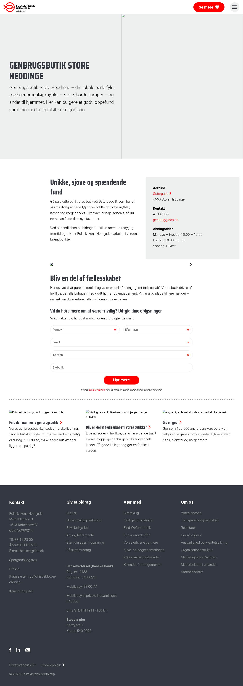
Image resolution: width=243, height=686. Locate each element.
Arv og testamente (80, 535)
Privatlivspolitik (20, 665)
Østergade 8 (162, 194)
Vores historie (191, 513)
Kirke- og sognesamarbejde (144, 550)
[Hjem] (19, 7)
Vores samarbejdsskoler (142, 557)
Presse (14, 569)
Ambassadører (192, 572)
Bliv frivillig (131, 513)
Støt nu (72, 513)
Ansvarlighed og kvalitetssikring (204, 542)
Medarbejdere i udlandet (199, 565)
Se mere (206, 7)
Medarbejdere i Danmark (199, 557)
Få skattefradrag (79, 550)
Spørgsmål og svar (23, 560)
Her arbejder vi (191, 535)
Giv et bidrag (79, 502)
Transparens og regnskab (200, 520)
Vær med (132, 502)
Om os (187, 502)
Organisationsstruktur (197, 550)
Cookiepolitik (51, 665)
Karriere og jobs (21, 591)
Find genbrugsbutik (138, 520)
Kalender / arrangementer (143, 565)
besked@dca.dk (32, 551)
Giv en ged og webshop (84, 520)
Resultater (188, 528)
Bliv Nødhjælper (78, 528)
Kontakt (16, 502)
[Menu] (234, 7)
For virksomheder (137, 535)
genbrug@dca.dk (165, 220)
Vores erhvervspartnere (141, 542)
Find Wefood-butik (137, 528)
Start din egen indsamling (85, 542)
